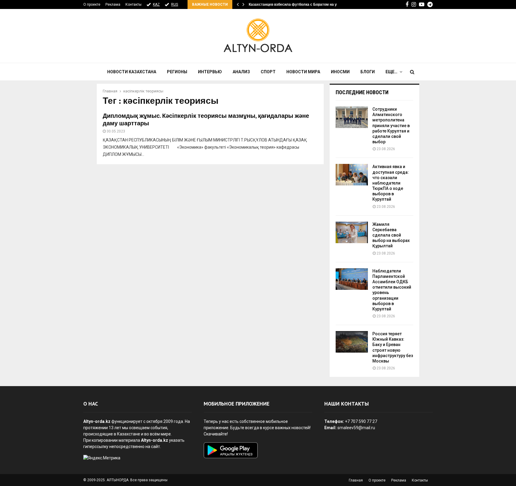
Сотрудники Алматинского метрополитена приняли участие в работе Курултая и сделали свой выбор (391, 125)
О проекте (91, 4)
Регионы (177, 71)
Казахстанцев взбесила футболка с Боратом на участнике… (302, 4)
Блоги (367, 71)
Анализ (241, 71)
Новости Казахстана (131, 71)
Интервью (210, 71)
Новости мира (303, 71)
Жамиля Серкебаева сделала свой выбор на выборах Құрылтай (391, 235)
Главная (356, 480)
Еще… (391, 71)
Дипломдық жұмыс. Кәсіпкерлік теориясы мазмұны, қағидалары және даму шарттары (206, 120)
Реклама (112, 4)
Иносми (340, 71)
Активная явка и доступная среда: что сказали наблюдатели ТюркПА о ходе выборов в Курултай (390, 183)
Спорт (268, 71)
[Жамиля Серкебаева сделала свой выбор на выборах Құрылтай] (352, 232)
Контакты (133, 4)
